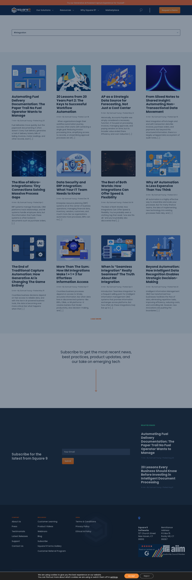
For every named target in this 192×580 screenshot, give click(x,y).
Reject (147, 576)
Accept (131, 576)
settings (114, 577)
